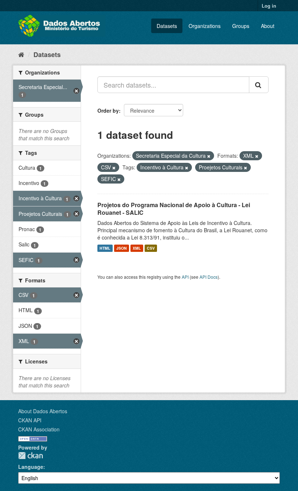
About (267, 25)
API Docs (209, 277)
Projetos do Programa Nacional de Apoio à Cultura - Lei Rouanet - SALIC (173, 209)
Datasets (167, 25)
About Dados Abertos (42, 411)
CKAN (30, 455)
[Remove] (208, 156)
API (185, 277)
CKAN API (29, 420)
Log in (269, 5)
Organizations (205, 25)
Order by (108, 110)
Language (30, 466)
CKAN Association (39, 429)
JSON (121, 248)
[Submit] (259, 84)
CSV (151, 248)
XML (137, 248)
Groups (240, 25)
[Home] (21, 54)
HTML (105, 248)
